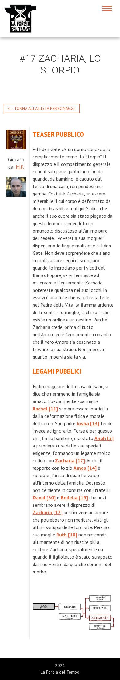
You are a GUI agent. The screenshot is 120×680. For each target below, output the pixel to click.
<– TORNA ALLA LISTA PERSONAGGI (41, 108)
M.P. (20, 167)
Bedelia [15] (74, 497)
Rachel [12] (45, 408)
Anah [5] (104, 438)
